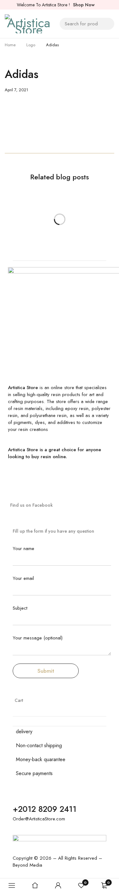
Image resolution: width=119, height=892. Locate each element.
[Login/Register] (58, 885)
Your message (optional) (38, 638)
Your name (23, 549)
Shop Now (84, 5)
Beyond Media (27, 865)
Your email (23, 578)
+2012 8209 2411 (44, 809)
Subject (20, 608)
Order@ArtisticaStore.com (39, 818)
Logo (30, 45)
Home (10, 45)
